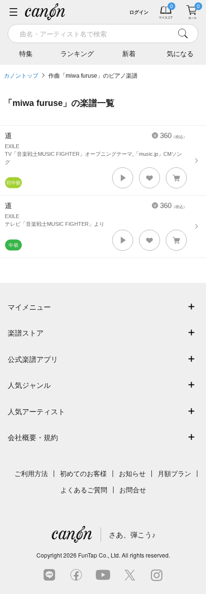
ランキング (77, 54)
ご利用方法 (31, 473)
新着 (129, 54)
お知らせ (132, 473)
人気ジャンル (29, 385)
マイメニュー (29, 307)
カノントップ (21, 75)
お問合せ (132, 490)
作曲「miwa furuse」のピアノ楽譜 (92, 75)
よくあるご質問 (83, 490)
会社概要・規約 (33, 437)
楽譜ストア (26, 333)
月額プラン (174, 473)
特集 (26, 54)
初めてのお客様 (83, 473)
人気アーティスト (36, 412)
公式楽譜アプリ (33, 359)
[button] (122, 177)
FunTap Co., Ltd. (99, 555)
